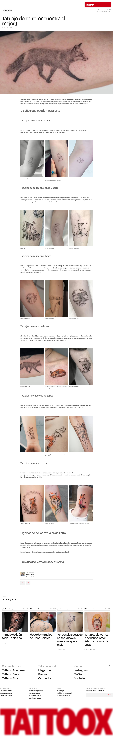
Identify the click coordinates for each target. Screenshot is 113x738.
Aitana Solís (9, 28)
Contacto (44, 678)
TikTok (78, 674)
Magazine (44, 670)
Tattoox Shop (10, 678)
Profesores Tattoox (6, 696)
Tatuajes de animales (7, 10)
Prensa (42, 674)
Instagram (81, 670)
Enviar (109, 695)
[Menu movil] (108, 4)
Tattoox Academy (13, 670)
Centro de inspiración (36, 691)
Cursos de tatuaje (6, 693)
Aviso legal (60, 691)
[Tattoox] (56, 735)
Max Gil (36, 643)
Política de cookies (63, 696)
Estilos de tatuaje (34, 693)
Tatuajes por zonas (35, 698)
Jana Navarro (10, 643)
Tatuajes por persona (35, 696)
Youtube (79, 678)
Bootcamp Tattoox (6, 691)
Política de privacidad (64, 693)
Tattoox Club (10, 674)
